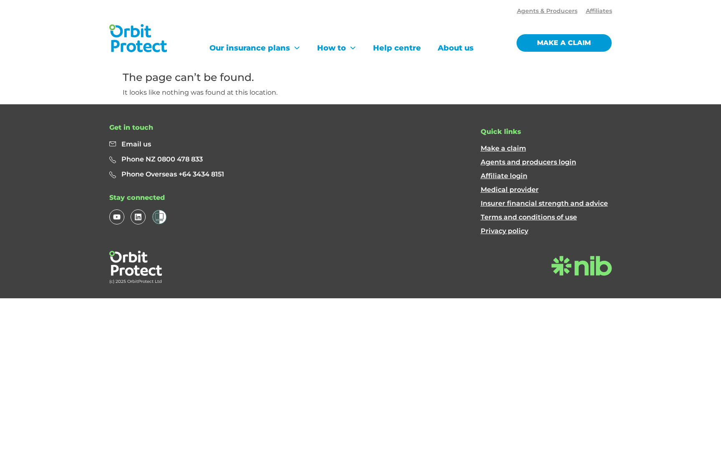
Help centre (397, 48)
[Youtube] (116, 216)
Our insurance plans (249, 48)
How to (331, 48)
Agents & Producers (547, 11)
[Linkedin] (138, 216)
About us (456, 48)
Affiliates (599, 11)
